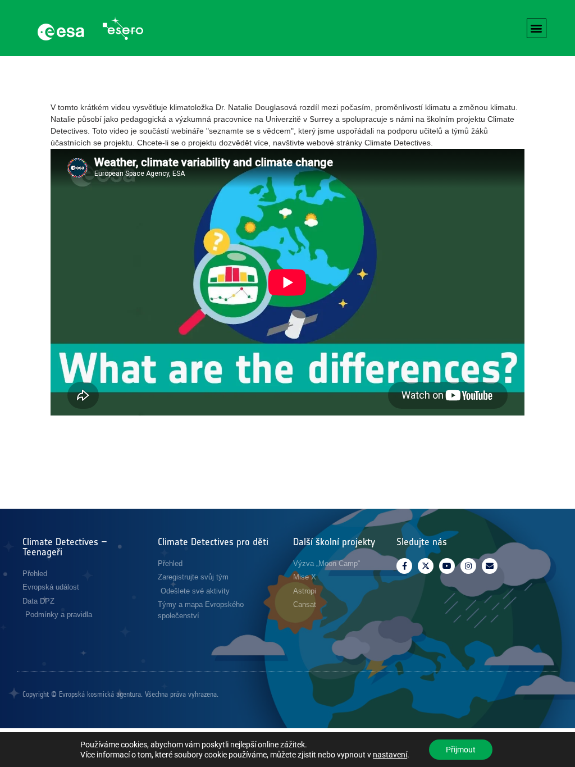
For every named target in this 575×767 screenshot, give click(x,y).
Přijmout (461, 749)
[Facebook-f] (404, 566)
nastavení (390, 754)
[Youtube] (447, 566)
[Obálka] (490, 566)
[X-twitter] (425, 566)
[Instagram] (468, 566)
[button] (536, 28)
